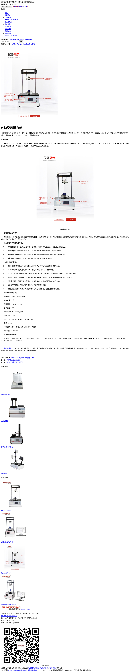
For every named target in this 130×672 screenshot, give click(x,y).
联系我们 (8, 33)
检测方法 (8, 26)
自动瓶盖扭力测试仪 (11, 19)
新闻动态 (8, 31)
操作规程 (8, 29)
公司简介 (8, 15)
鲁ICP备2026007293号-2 (9, 616)
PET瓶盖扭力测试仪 (13, 360)
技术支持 (8, 24)
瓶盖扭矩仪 (8, 22)
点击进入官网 (25, 610)
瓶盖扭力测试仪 (33, 668)
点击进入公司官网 (11, 36)
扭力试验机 (53, 668)
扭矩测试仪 (44, 668)
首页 (6, 13)
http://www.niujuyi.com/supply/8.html (22, 357)
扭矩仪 (18, 44)
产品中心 (8, 17)
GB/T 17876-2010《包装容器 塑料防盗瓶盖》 (22, 670)
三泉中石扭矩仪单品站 (20, 6)
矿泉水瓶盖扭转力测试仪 (15, 362)
